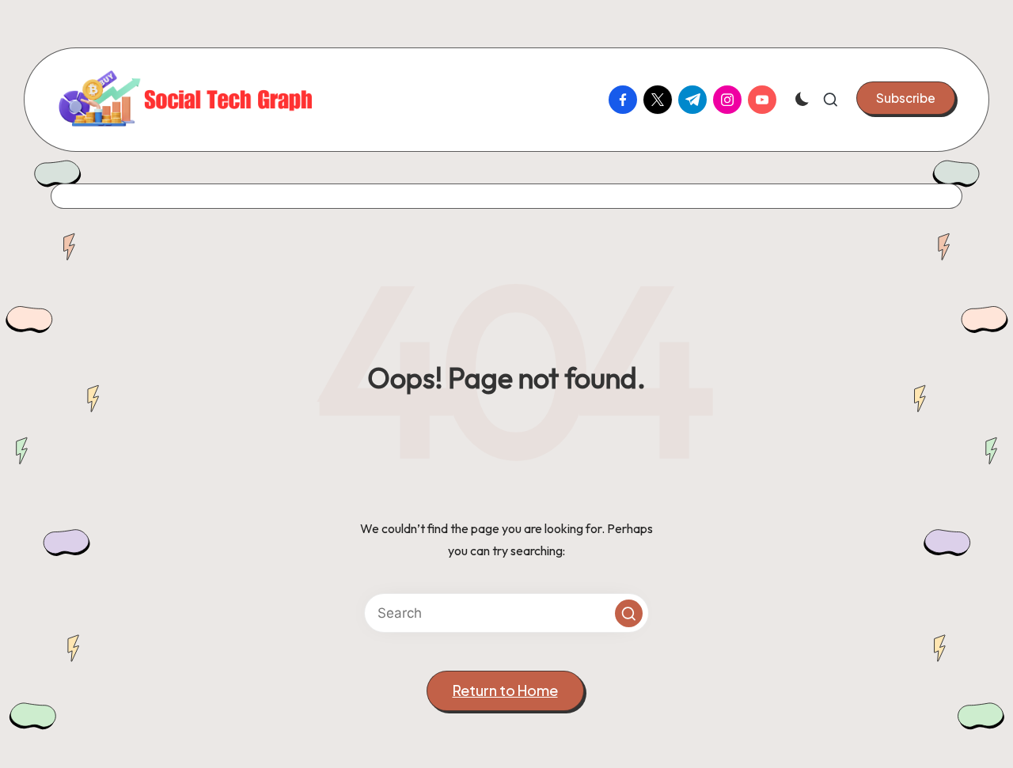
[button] (905, 98)
